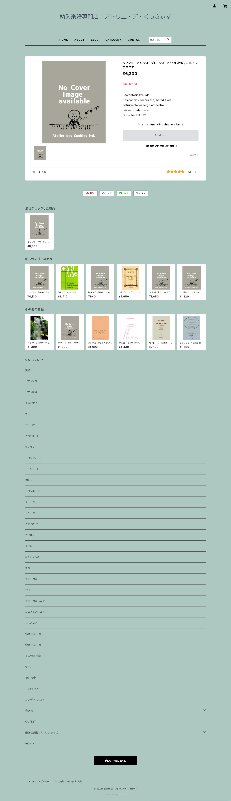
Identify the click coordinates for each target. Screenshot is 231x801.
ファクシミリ (32, 688)
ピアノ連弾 (31, 392)
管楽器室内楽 (33, 644)
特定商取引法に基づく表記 (68, 781)
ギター (29, 567)
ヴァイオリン (32, 523)
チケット (29, 743)
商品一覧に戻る (115, 761)
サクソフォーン (33, 458)
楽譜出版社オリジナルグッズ (41, 732)
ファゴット (30, 447)
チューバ (30, 502)
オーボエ (30, 425)
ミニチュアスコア (35, 611)
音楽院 (29, 710)
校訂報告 (30, 677)
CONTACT (135, 39)
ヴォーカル (31, 578)
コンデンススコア (35, 699)
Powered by (111, 794)
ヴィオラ (30, 534)
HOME (63, 39)
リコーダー (31, 513)
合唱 (28, 589)
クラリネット (32, 436)
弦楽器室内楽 (33, 633)
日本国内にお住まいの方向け (160, 146)
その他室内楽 (33, 655)
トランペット (32, 469)
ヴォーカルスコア (35, 600)
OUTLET (30, 721)
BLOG (95, 39)
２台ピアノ (31, 403)
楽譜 (28, 370)
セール (29, 666)
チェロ (28, 545)
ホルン (29, 480)
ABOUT (79, 39)
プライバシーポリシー (38, 781)
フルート (30, 414)
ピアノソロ (31, 381)
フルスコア (31, 622)
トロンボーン (32, 491)
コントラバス (32, 556)
